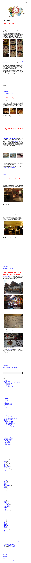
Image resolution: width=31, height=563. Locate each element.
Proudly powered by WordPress (23, 560)
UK (4, 526)
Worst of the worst (6, 532)
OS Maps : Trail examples (7, 405)
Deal (4, 478)
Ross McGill (5, 541)
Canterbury (5, 471)
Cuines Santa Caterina (6, 276)
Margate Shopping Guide (8, 424)
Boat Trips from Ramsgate (8, 409)
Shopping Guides (6, 420)
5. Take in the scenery (8, 444)
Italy (5, 396)
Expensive (5, 481)
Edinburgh (5, 480)
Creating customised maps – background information (13, 382)
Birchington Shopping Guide (9, 421)
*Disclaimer (5, 380)
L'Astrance (19, 173)
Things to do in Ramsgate (8, 437)
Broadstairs (5, 470)
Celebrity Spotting (6, 472)
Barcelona (5, 465)
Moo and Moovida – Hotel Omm (12, 179)
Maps (4, 558)
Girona (9, 173)
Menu (26, 2)
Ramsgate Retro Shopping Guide (9, 426)
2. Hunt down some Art (8, 441)
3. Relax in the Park (7, 442)
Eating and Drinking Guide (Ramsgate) (14, 541)
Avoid (5, 462)
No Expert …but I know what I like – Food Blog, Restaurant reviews (11, 560)
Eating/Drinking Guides (8, 404)
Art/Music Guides (7, 408)
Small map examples (8, 387)
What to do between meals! (8, 439)
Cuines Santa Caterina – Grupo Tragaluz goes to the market (12, 273)
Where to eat (6, 530)
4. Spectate (6, 443)
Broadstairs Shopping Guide (9, 422)
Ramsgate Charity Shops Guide (9, 425)
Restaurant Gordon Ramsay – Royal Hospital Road (10, 138)
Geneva (5, 487)
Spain (5, 399)
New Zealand (6, 397)
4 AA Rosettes (6, 458)
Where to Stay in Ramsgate (9, 416)
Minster (5, 500)
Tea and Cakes (6, 525)
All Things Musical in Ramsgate (9, 407)
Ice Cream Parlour (6, 489)
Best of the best (6, 468)
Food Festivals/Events (7, 485)
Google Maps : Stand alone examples (9, 389)
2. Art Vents (6, 436)
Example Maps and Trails (8, 383)
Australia (5, 461)
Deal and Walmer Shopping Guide (10, 423)
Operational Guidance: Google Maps (10, 385)
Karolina (5, 545)
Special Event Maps (7, 388)
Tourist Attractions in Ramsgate (8, 438)
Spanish (5, 520)
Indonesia (6, 395)
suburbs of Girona (15, 141)
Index (5, 490)
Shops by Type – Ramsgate (9, 429)
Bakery (5, 464)
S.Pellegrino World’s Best (6, 167)
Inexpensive (5, 492)
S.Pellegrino (4, 174)
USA (5, 402)
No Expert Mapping (7, 504)
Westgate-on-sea (6, 529)
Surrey (5, 521)
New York (5, 502)
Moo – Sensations (8, 23)
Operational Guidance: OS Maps (9, 386)
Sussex (5, 522)
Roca (22, 173)
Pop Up (5, 509)
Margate (5, 499)
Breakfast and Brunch (7, 469)
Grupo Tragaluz (20, 182)
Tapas (5, 524)
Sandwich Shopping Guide (8, 428)
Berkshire (5, 467)
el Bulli (4, 93)
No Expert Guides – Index (8, 403)
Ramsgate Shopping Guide (9, 427)
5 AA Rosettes (6, 460)
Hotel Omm (10, 75)
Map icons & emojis (7, 384)
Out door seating (6, 506)
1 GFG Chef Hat (6, 451)
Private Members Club (7, 511)
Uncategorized (6, 527)
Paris (4, 508)
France (5, 486)
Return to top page (5, 91)
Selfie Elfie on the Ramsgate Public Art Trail (10, 418)
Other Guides (6, 406)
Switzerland (6, 400)
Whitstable (5, 531)
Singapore (6, 398)
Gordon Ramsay (12, 173)
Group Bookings (6, 488)
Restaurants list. (12, 167)
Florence (5, 483)
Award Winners (6, 463)
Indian (5, 491)
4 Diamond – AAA (6, 459)
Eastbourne (5, 479)
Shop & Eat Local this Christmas (8, 419)
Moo (14, 93)
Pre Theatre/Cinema (7, 510)
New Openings (6, 501)
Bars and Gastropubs (7, 466)
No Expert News (6, 505)
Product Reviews (6, 512)
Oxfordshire (5, 507)
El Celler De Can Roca (7, 93)
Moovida (20, 75)
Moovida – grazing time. (10, 98)
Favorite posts (6, 482)
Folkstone (5, 484)
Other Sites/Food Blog (7, 417)
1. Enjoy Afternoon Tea (8, 440)
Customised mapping (7, 381)
